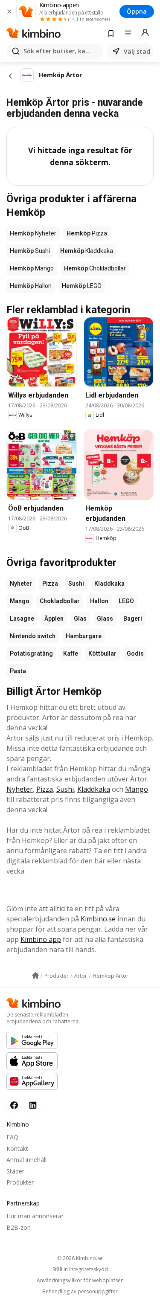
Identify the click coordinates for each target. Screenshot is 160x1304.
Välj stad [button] (137, 51)
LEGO (126, 601)
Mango (19, 601)
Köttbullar (102, 653)
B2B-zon (18, 1227)
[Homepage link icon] (35, 975)
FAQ (12, 1137)
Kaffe (70, 653)
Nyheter (21, 583)
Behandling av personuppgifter (80, 1291)
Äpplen (54, 618)
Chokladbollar (60, 601)
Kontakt (17, 1148)
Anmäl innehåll (26, 1160)
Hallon (99, 601)
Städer (15, 1171)
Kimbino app (40, 939)
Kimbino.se (98, 919)
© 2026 (80, 1258)
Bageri (132, 618)
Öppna (137, 11)
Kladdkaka (109, 583)
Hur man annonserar (35, 1216)
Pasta (18, 671)
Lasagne (22, 618)
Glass (105, 618)
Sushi (76, 583)
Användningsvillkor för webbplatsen (80, 1280)
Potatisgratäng (31, 653)
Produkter (20, 1182)
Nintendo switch (32, 636)
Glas (80, 618)
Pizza (50, 583)
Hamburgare (84, 636)
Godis (135, 653)
